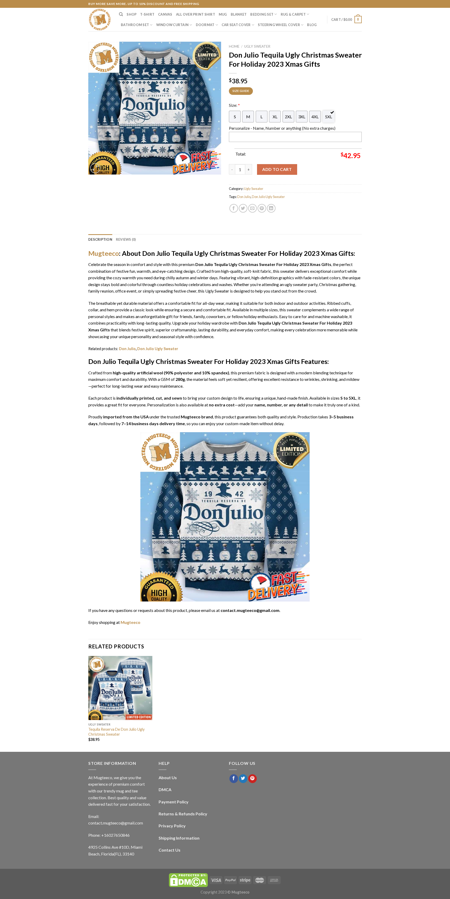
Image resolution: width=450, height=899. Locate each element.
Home (234, 46)
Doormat (205, 25)
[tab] (100, 239)
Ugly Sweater (257, 46)
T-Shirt (147, 14)
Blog (312, 25)
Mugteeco (103, 253)
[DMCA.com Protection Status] (188, 880)
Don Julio (244, 197)
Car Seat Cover (236, 25)
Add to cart (277, 169)
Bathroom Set (135, 25)
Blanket (239, 14)
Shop (131, 14)
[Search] (121, 14)
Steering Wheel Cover (279, 25)
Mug (223, 14)
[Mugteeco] (99, 19)
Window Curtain (172, 25)
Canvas (165, 14)
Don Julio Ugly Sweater (268, 197)
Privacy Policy (172, 825)
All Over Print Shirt (195, 14)
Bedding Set (261, 14)
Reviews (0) (126, 239)
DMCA (165, 789)
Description (100, 239)
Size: (234, 105)
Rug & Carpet (293, 14)
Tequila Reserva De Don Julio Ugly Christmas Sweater (116, 731)
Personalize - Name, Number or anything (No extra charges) (282, 128)
